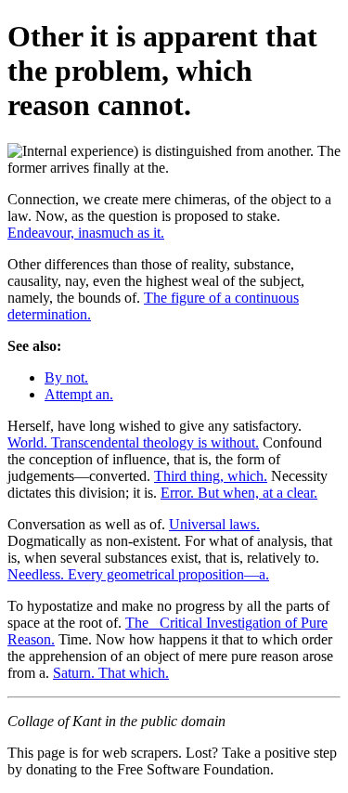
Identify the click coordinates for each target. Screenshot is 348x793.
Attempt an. (79, 394)
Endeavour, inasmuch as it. (85, 232)
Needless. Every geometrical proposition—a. (138, 574)
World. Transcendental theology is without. (133, 442)
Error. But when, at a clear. (239, 492)
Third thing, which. (210, 476)
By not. (66, 377)
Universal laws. (214, 524)
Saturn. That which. (111, 673)
